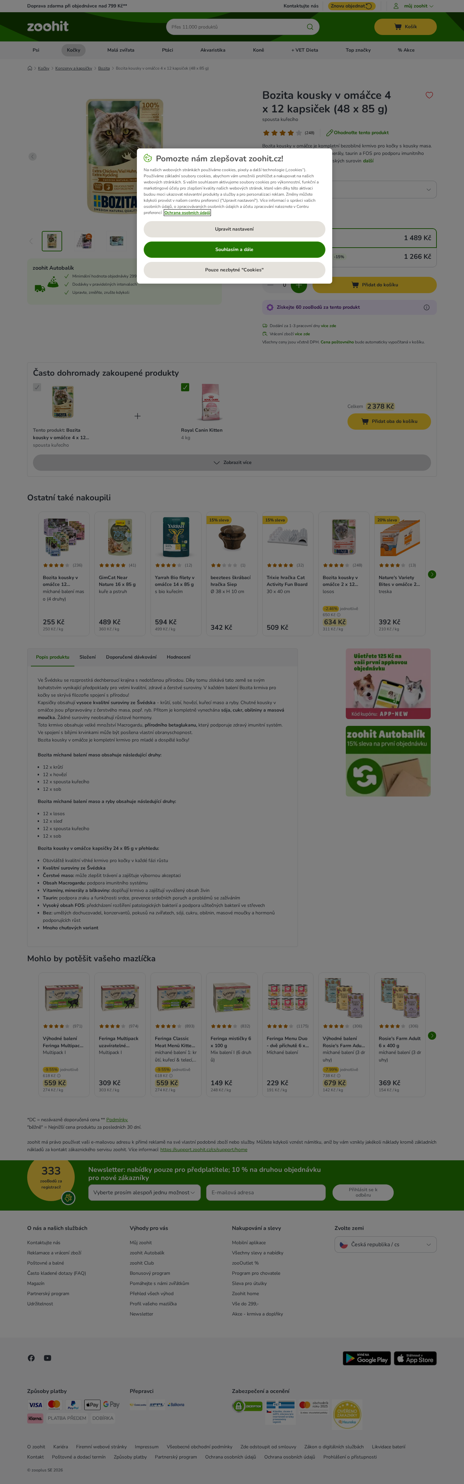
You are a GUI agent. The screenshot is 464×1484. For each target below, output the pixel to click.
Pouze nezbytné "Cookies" (234, 270)
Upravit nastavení (234, 229)
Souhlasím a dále (234, 249)
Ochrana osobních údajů (187, 212)
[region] (234, 216)
